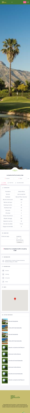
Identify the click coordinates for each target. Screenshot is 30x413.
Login (24, 2)
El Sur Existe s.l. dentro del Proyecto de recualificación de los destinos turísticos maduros (14, 405)
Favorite (7, 178)
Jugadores (18, 236)
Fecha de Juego (5, 236)
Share (21, 178)
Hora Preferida (19, 240)
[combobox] (18, 238)
